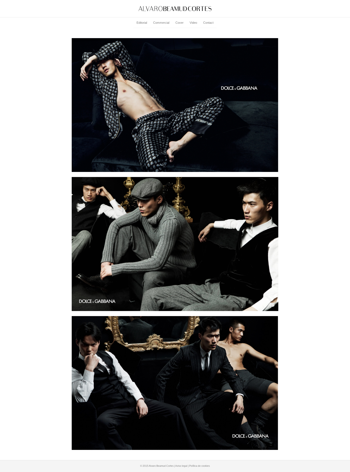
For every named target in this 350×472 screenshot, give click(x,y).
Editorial (142, 22)
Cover (179, 22)
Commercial (161, 22)
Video (193, 22)
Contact (208, 22)
